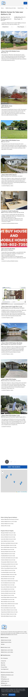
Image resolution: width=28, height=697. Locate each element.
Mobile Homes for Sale (6, 640)
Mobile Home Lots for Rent (7, 652)
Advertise (3, 665)
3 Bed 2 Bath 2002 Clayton (9, 174)
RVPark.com (4, 677)
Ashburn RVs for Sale (5, 525)
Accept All (12, 694)
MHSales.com (4, 683)
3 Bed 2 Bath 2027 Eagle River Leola (11, 306)
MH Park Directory (5, 655)
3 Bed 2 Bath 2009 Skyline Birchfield (11, 343)
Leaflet (18, 491)
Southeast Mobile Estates (12, 223)
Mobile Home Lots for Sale (7, 650)
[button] (14, 482)
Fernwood (8, 426)
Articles (2, 644)
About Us (3, 662)
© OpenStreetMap (23, 491)
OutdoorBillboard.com (6, 685)
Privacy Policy (4, 667)
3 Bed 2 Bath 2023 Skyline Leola (10, 415)
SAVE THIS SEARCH (14, 467)
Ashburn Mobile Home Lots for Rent (9, 521)
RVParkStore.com (5, 679)
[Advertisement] (14, 444)
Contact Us (3, 660)
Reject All (4, 694)
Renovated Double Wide (8, 248)
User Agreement (4, 669)
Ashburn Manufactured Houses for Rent (9, 519)
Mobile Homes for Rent (6, 642)
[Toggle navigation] (25, 3)
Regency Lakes (9, 185)
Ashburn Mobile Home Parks (7, 523)
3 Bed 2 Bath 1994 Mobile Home (10, 140)
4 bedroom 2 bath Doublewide (9, 211)
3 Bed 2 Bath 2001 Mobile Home (10, 51)
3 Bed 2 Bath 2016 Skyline (8, 379)
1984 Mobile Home (6, 106)
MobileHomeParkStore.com (7, 634)
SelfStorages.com (5, 681)
